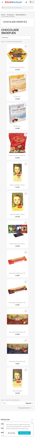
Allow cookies (24, 433)
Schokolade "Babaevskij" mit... (17, 273)
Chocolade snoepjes (15, 21)
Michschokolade (17, 391)
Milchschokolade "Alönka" (17, 185)
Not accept (11, 433)
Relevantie (17, 38)
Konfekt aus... (18, 96)
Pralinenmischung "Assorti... (17, 244)
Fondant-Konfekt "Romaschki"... (17, 155)
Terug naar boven (25, 408)
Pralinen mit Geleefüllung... (17, 67)
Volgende (29, 403)
